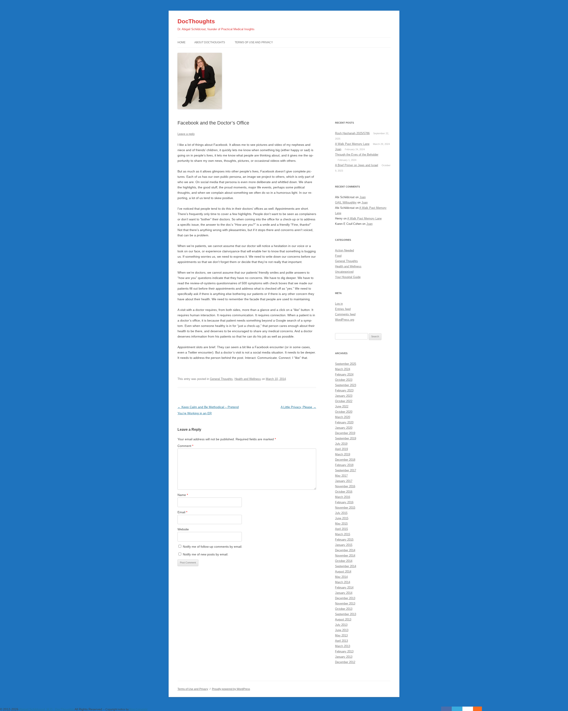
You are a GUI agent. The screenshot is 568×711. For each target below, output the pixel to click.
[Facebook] (446, 709)
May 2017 (341, 475)
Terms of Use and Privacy (254, 42)
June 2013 (341, 630)
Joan (338, 149)
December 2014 (345, 550)
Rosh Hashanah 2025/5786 (352, 133)
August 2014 (343, 571)
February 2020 (344, 422)
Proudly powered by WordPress (231, 689)
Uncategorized (344, 271)
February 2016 (344, 502)
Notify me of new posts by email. (205, 554)
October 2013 (343, 608)
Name (183, 495)
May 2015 (341, 523)
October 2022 (343, 401)
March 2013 (342, 646)
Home (181, 42)
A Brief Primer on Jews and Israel (356, 165)
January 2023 (343, 395)
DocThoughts (196, 21)
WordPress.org (344, 319)
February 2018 (344, 465)
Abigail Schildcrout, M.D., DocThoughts (46, 709)
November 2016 (345, 486)
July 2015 (341, 513)
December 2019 (345, 433)
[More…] (475, 709)
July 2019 (341, 443)
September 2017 (345, 470)
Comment (185, 446)
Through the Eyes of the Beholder (356, 154)
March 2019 (342, 454)
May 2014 (341, 577)
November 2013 (345, 603)
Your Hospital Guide (348, 277)
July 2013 (341, 624)
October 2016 (343, 491)
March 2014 (342, 582)
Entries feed (343, 309)
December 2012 (345, 662)
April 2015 (341, 529)
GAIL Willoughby (346, 202)
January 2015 (343, 545)
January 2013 (343, 656)
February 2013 (344, 651)
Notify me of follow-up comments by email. (212, 546)
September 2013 (345, 614)
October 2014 (343, 561)
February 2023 (344, 390)
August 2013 (343, 619)
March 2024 (342, 369)
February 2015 (344, 539)
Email (182, 512)
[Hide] (479, 709)
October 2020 (343, 411)
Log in (339, 303)
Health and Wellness (248, 379)
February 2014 (344, 587)
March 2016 (342, 497)
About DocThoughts (209, 42)
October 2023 (343, 379)
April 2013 (341, 640)
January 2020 (343, 427)
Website (183, 529)
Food (338, 255)
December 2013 (345, 598)
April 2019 (341, 449)
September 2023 (345, 385)
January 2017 (343, 481)
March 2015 (342, 534)
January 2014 (343, 592)
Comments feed (345, 314)
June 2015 (341, 518)
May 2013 (341, 635)
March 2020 (342, 417)
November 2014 (345, 555)
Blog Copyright (138, 709)
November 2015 (345, 507)
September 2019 (345, 438)
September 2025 (345, 363)
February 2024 (344, 374)
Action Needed (344, 250)
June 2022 (341, 406)
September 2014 (345, 566)
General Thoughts (221, 379)
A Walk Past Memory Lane (352, 144)
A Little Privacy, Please (298, 407)
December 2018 (345, 459)
